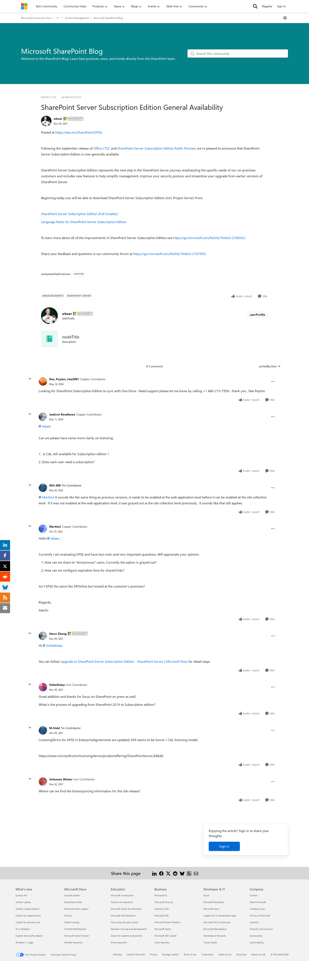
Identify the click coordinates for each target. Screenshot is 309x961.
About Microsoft (258, 902)
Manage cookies (170, 954)
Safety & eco (224, 954)
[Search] (255, 6)
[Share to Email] (196, 873)
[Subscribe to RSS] (189, 873)
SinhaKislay (54, 645)
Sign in (224, 846)
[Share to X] (168, 873)
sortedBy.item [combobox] (268, 366)
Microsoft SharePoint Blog (108, 18)
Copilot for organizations (28, 915)
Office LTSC (101, 148)
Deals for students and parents (126, 935)
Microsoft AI (160, 895)
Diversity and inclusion (261, 929)
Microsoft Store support (76, 908)
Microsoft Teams (162, 929)
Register (267, 6)
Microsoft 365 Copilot (165, 935)
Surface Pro (21, 895)
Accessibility (256, 935)
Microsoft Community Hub (36, 18)
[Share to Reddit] (175, 873)
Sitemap (117, 954)
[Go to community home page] (24, 6)
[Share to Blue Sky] (182, 873)
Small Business (162, 942)
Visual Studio (210, 942)
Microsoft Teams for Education (126, 908)
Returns (68, 915)
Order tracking (71, 922)
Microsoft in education (122, 895)
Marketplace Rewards (214, 935)
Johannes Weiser (61, 779)
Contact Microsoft (136, 954)
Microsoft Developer (213, 902)
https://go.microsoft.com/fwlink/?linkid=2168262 (209, 237)
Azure (206, 895)
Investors (254, 922)
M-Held (54, 728)
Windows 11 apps (24, 942)
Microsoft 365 (161, 915)
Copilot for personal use (28, 922)
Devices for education (122, 902)
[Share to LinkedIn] (154, 873)
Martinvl (48, 497)
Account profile (72, 895)
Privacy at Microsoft (260, 915)
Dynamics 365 (161, 908)
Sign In (281, 6)
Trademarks (207, 954)
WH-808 (55, 485)
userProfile (257, 315)
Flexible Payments (73, 942)
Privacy (153, 954)
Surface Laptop (23, 902)
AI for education (119, 942)
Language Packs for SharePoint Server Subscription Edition (84, 222)
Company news (257, 908)
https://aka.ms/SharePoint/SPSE (78, 132)
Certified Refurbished (75, 929)
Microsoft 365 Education (123, 915)
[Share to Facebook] (161, 873)
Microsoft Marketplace (215, 929)
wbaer (58, 119)
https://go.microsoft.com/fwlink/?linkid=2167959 (169, 253)
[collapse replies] (29, 378)
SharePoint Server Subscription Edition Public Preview (156, 148)
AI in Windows (23, 929)
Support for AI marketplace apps (219, 915)
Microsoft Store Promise (76, 935)
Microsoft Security (163, 902)
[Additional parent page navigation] (57, 18)
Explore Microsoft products (29, 935)
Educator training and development (129, 929)
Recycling (241, 954)
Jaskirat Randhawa (62, 414)
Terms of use (190, 954)
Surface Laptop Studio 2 (28, 908)
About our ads (258, 954)
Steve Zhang (58, 634)
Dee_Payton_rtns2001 (64, 379)
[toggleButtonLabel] (285, 18)
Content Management (77, 18)
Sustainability (257, 942)
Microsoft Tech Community (216, 922)
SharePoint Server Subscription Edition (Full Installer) (79, 214)
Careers (254, 895)
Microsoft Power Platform (167, 922)
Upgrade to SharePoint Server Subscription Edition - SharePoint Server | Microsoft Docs (124, 661)
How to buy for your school (124, 922)
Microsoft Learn (211, 908)
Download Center (73, 902)
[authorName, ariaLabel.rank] (46, 121)
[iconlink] (49, 338)
